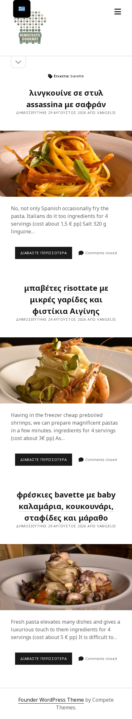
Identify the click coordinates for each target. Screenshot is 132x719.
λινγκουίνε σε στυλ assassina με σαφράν (66, 164)
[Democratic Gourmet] (30, 44)
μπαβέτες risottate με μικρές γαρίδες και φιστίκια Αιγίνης (66, 299)
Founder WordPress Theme (51, 699)
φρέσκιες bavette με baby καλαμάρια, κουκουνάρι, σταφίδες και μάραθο (66, 506)
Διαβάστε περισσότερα (46, 254)
